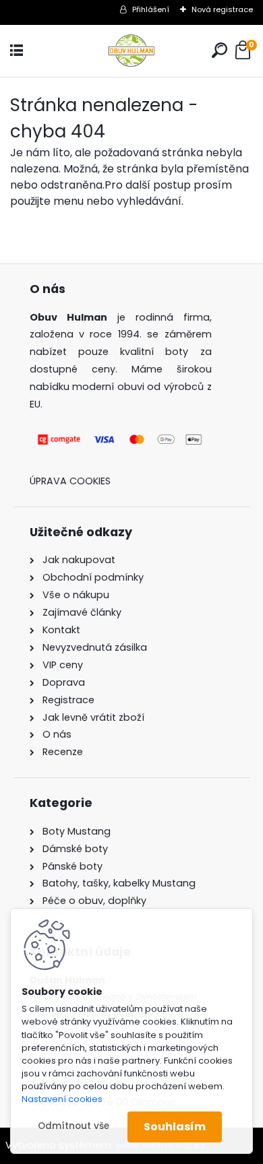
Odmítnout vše (73, 1126)
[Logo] (131, 51)
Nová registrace (222, 9)
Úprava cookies (70, 481)
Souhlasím (175, 1126)
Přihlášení (150, 9)
